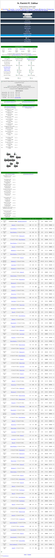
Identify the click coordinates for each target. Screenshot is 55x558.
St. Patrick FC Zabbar (11, 174)
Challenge (13, 10)
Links (25, 554)
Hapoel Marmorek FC (17, 54)
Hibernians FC (22, 235)
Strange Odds (27, 10)
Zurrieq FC (22, 482)
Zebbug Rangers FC (22, 508)
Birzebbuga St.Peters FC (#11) (29, 106)
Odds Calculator (7, 70)
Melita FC (22, 359)
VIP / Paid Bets (44, 10)
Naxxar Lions (13, 293)
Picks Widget (38, 10)
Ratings (8, 10)
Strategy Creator (7, 68)
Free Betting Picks (7, 67)
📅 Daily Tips (23, 9)
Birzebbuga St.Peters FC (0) (28, 101)
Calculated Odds (18, 97)
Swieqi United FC (13, 537)
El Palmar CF (30, 54)
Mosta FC (13, 246)
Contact (29, 554)
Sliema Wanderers (22, 239)
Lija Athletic (13, 413)
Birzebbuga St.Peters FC (29, 174)
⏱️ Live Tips (17, 9)
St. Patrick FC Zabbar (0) (10, 101)
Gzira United (13, 264)
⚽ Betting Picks (42, 9)
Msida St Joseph (22, 511)
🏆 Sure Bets (11, 9)
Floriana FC (13, 286)
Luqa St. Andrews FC (13, 522)
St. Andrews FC (22, 518)
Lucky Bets (32, 10)
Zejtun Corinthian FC (14, 544)
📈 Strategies (36, 9)
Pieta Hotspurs (22, 489)
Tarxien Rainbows (13, 228)
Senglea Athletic (22, 479)
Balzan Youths (22, 362)
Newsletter (22, 10)
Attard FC (13, 548)
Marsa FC (22, 475)
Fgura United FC (14, 529)
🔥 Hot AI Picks (4, 9)
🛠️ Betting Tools (50, 9)
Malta (10, 48)
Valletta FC (14, 225)
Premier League (22, 48)
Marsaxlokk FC (22, 279)
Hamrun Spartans (13, 275)
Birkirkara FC (13, 250)
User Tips (17, 10)
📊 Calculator (30, 9)
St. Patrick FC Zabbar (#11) (11, 106)
